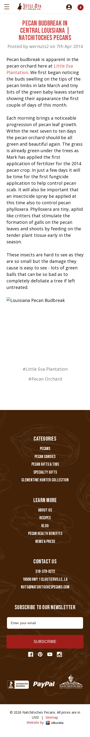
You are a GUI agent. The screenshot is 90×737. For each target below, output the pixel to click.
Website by (36, 722)
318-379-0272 (45, 571)
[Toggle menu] (6, 6)
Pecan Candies (45, 456)
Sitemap (51, 717)
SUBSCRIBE (45, 642)
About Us (45, 510)
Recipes (45, 517)
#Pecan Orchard (45, 379)
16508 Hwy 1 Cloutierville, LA (45, 579)
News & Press (45, 541)
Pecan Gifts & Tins (45, 464)
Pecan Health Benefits (45, 533)
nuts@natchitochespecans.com (45, 587)
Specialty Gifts (45, 472)
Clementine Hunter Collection (45, 480)
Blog (45, 525)
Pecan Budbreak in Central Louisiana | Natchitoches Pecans (45, 30)
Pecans (45, 448)
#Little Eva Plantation (45, 369)
